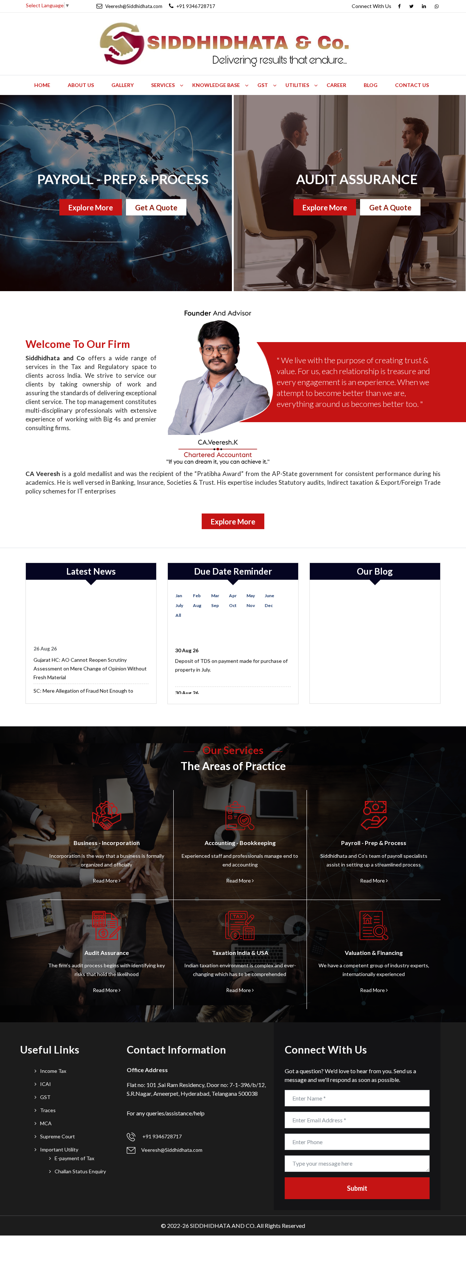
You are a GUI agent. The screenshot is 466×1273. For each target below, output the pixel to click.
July (179, 605)
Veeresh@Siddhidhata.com (171, 1150)
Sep (215, 605)
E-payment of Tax (74, 1158)
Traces (48, 1110)
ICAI (45, 1084)
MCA (46, 1123)
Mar (215, 595)
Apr (233, 595)
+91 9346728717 (161, 1136)
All (178, 615)
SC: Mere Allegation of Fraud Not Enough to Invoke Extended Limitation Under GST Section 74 (91, 686)
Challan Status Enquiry (80, 1171)
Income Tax (53, 1071)
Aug (197, 605)
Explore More (90, 207)
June (269, 595)
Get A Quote (156, 207)
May (250, 595)
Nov (250, 605)
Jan (178, 595)
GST (45, 1097)
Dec (269, 605)
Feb (197, 595)
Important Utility (59, 1149)
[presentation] (0, 193)
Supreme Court (57, 1136)
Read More (106, 880)
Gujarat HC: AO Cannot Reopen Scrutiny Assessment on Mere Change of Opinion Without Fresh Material (90, 660)
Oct (233, 605)
